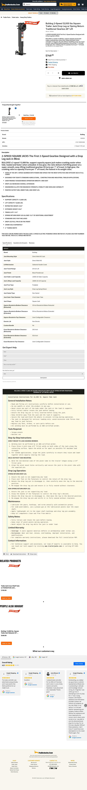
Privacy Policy (72, 764)
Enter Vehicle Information (50, 1)
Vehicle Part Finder (14, 770)
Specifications (7, 242)
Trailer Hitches (14, 762)
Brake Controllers (14, 768)
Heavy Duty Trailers (26, 17)
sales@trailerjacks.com (53, 766)
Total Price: (26, 115)
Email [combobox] (5, 373)
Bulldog (82, 134)
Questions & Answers (20, 242)
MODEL (54, 13)
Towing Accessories (67, 9)
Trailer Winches (45, 9)
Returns (34, 768)
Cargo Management (55, 9)
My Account (34, 762)
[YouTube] (52, 768)
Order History (76, 9)
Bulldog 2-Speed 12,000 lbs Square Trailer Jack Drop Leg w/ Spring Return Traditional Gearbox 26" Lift (9, 118)
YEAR (40, 13)
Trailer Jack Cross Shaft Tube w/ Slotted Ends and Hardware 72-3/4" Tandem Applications (10, 587)
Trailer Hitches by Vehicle (18, 9)
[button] (57, 59)
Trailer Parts (6, 17)
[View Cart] (82, 4)
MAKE (47, 13)
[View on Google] (48, 674)
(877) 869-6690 (76, 96)
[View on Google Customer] (4, 674)
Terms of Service (73, 766)
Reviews (31, 242)
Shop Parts (7, 9)
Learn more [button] (65, 88)
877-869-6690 (53, 764)
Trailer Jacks (29, 9)
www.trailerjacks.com (53, 546)
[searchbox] (40, 4)
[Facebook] (50, 768)
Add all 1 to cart (28, 118)
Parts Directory (14, 772)
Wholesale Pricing (72, 762)
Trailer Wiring (36, 9)
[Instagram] (54, 768)
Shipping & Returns (33, 766)
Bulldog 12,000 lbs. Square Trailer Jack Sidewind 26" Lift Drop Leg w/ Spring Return (10, 632)
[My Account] (79, 4)
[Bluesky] (56, 768)
